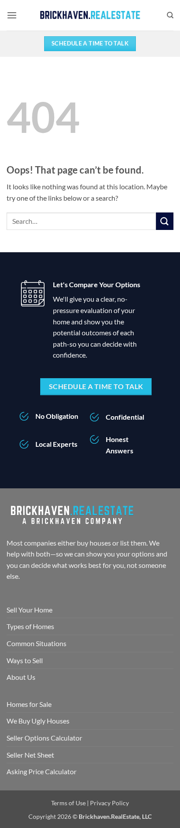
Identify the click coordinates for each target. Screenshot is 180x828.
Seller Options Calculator (44, 738)
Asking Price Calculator (41, 771)
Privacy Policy (109, 803)
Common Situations (36, 643)
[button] (12, 15)
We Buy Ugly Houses (38, 721)
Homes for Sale (29, 704)
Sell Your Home (29, 609)
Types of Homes (30, 626)
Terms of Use (68, 803)
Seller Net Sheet (30, 755)
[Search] (170, 15)
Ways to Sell (25, 660)
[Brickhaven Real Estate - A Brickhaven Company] (90, 15)
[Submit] (164, 221)
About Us (21, 677)
